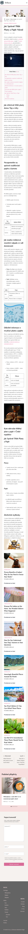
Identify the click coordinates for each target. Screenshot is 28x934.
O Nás (23, 909)
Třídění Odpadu (13, 23)
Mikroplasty (7, 892)
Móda (4, 900)
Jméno (7, 847)
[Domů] (4, 19)
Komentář (7, 826)
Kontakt (23, 911)
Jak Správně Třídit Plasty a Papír (12, 93)
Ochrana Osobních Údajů (18, 929)
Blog (23, 906)
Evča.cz (6, 33)
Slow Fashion (6, 908)
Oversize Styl (7, 916)
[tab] (12, 806)
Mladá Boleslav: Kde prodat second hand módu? (8, 759)
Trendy (6, 912)
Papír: (8, 97)
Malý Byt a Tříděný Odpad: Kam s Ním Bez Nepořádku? (21, 760)
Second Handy (5, 921)
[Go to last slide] (4, 791)
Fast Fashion (6, 904)
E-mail (7, 853)
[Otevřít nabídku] (26, 3)
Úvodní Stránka (23, 903)
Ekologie (6, 23)
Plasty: (8, 95)
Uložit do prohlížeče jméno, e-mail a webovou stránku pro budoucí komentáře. (14, 858)
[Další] (23, 791)
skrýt (17, 71)
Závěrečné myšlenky (9, 98)
